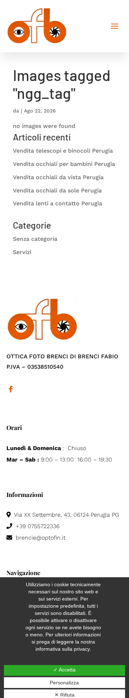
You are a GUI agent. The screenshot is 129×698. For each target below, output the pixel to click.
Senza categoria (35, 238)
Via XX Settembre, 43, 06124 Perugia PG (66, 514)
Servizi (22, 252)
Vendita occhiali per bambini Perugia (64, 164)
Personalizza (64, 682)
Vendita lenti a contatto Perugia (57, 203)
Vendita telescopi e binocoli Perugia (63, 150)
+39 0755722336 (36, 526)
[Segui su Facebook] (10, 389)
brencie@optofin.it (40, 537)
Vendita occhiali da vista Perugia (58, 177)
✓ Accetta (64, 670)
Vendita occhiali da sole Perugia (57, 190)
